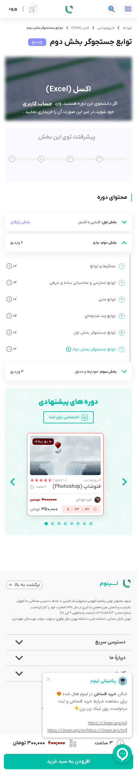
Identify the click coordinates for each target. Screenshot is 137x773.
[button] (68, 642)
